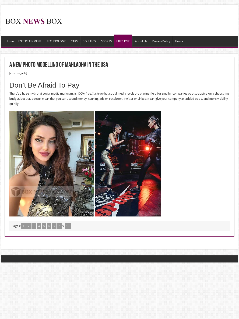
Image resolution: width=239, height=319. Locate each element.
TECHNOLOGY (56, 41)
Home (10, 41)
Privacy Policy (161, 41)
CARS (74, 41)
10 (67, 226)
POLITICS (89, 41)
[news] (34, 20)
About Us (141, 41)
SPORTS (106, 41)
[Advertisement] (149, 20)
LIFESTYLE (123, 41)
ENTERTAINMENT (30, 41)
